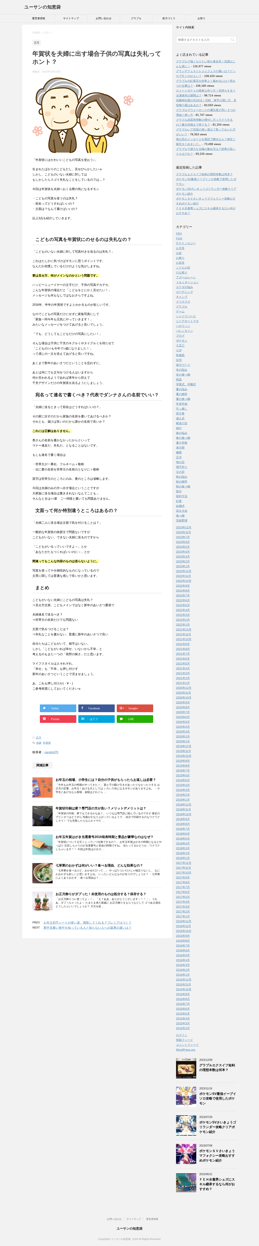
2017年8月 (183, 882)
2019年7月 (183, 770)
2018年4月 (183, 843)
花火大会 (181, 510)
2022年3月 (183, 615)
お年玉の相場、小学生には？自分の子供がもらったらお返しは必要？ (106, 779)
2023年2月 (183, 561)
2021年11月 (183, 634)
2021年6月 (183, 658)
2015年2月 (183, 1028)
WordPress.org (185, 1049)
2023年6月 (183, 542)
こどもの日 (183, 267)
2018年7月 (183, 828)
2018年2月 (183, 853)
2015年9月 (183, 994)
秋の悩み (181, 476)
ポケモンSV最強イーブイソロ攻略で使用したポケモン (217, 1098)
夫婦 (38, 742)
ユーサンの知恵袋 (42, 7)
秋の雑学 (181, 481)
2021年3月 (183, 673)
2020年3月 (183, 731)
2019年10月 (183, 756)
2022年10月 (183, 580)
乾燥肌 (180, 355)
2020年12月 (183, 687)
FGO (179, 238)
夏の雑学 (181, 394)
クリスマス (183, 301)
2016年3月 (183, 965)
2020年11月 (183, 692)
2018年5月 (183, 838)
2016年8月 (183, 940)
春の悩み (181, 433)
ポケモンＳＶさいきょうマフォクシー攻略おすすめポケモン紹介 (217, 1155)
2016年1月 (183, 974)
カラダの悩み (184, 287)
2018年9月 (183, 819)
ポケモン (181, 340)
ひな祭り (181, 272)
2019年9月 (183, 760)
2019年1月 (183, 799)
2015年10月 (183, 989)
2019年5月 (183, 780)
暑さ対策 (181, 442)
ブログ (180, 335)
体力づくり (168, 18)
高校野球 (181, 520)
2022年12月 (183, 571)
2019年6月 (183, 775)
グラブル (136, 18)
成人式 (180, 418)
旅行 (179, 428)
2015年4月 (183, 1018)
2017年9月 (183, 877)
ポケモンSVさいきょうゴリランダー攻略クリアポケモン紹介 (217, 1127)
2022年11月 (183, 576)
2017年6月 (183, 892)
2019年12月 (183, 746)
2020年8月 (183, 707)
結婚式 (180, 506)
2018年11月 (183, 809)
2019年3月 (183, 790)
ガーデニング (184, 292)
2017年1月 (183, 916)
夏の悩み (181, 389)
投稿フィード (184, 1040)
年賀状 (47, 742)
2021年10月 (183, 639)
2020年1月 (183, 741)
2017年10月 (183, 872)
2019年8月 (183, 765)
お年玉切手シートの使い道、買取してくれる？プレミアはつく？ (88, 922)
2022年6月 (183, 600)
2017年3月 (183, 906)
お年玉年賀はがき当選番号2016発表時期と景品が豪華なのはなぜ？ (105, 837)
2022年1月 (183, 624)
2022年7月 (183, 595)
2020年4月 (183, 726)
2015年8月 (183, 999)
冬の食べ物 (183, 374)
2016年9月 (183, 935)
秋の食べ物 (183, 486)
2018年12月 (183, 804)
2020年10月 (183, 697)
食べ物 (180, 515)
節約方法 (181, 496)
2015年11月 (183, 984)
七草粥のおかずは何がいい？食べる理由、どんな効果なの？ (99, 865)
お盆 (179, 253)
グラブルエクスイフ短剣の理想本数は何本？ (204, 174)
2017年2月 (183, 911)
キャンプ (181, 296)
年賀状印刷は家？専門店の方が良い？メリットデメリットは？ (101, 808)
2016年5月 (183, 955)
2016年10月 (183, 931)
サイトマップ (71, 18)
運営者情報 (38, 18)
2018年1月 (183, 858)
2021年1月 (183, 683)
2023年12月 (183, 527)
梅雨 (179, 452)
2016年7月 (183, 945)
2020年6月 (183, 717)
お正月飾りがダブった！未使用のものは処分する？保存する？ (101, 894)
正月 (38, 737)
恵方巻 (180, 413)
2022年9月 (183, 585)
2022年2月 (183, 619)
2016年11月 (183, 926)
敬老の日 (181, 423)
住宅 (179, 360)
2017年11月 (183, 867)
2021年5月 (183, 663)
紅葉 (179, 501)
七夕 (179, 350)
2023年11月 (183, 532)
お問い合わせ (103, 18)
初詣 (179, 379)
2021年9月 (183, 644)
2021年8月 (183, 649)
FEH (179, 233)
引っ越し (181, 408)
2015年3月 (183, 1023)
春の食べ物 (183, 437)
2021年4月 (183, 668)
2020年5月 (183, 721)
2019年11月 (183, 751)
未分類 (180, 447)
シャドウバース (186, 316)
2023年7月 (183, 537)
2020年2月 (183, 736)
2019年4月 (183, 785)
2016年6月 (183, 950)
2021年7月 (183, 653)
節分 (179, 491)
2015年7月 (183, 1004)
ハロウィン (183, 326)
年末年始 (181, 403)
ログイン (181, 1035)
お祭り (201, 18)
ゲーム (180, 311)
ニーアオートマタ (187, 321)
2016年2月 (183, 969)
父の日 (180, 471)
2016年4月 (183, 960)
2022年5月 (183, 605)
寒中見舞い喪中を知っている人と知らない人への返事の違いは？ (88, 927)
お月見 (180, 248)
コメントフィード (187, 1044)
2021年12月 (183, 629)
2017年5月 (183, 897)
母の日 (180, 462)
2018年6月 (183, 833)
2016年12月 (183, 921)
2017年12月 (183, 863)
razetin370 (51, 752)
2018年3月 (183, 848)
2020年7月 (183, 712)
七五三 (180, 345)
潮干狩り (181, 467)
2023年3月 (183, 556)
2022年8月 (183, 590)
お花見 (180, 262)
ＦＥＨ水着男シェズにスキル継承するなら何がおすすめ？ (217, 1184)
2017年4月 (183, 901)
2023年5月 (183, 546)
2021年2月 (183, 678)
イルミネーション (187, 282)
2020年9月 (183, 702)
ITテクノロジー (186, 243)
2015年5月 (183, 1013)
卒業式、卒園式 (186, 384)
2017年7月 (183, 887)
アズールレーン (186, 277)
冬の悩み (181, 369)
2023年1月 (183, 566)
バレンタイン (184, 330)
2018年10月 (183, 814)
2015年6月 (183, 1008)
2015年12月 (183, 979)
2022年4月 (183, 610)
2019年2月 (183, 794)
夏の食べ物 (183, 399)
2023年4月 (183, 551)
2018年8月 (183, 824)
